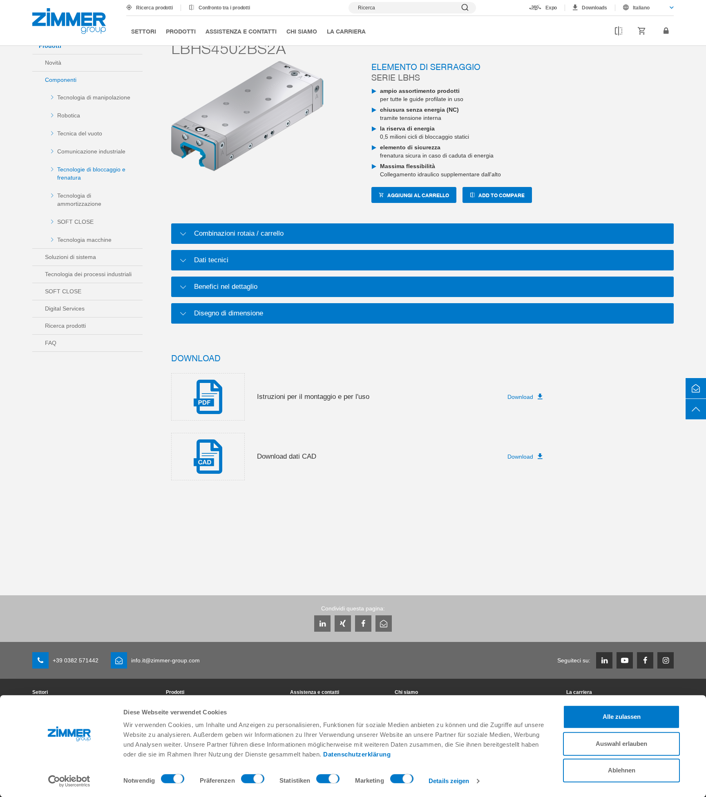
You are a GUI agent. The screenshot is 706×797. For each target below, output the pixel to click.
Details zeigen (449, 780)
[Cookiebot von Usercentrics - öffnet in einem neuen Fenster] (69, 781)
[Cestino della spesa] (641, 31)
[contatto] (696, 388)
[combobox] (644, 8)
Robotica (68, 115)
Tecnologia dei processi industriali (88, 274)
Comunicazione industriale (91, 151)
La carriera (346, 31)
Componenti (60, 80)
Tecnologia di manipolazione (93, 97)
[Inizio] (69, 21)
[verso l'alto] (696, 409)
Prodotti (181, 31)
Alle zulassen (622, 716)
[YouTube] (625, 660)
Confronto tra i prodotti (224, 8)
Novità (53, 62)
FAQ (50, 343)
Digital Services (65, 308)
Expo (551, 8)
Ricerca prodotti (154, 8)
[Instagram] (665, 660)
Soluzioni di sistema (70, 257)
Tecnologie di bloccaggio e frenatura (91, 173)
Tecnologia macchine (84, 239)
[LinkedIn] (322, 623)
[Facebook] (363, 623)
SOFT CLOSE (75, 221)
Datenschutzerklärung (357, 754)
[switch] (252, 780)
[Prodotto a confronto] (618, 31)
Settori (143, 31)
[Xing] (343, 623)
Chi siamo (301, 31)
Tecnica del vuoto (79, 133)
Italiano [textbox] (641, 8)
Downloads (594, 8)
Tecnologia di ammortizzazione (79, 199)
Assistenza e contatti (241, 31)
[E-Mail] (383, 623)
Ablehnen (621, 770)
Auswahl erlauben (621, 743)
